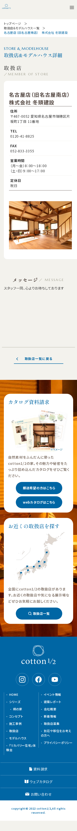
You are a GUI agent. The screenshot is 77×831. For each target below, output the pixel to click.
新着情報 (50, 716)
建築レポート (52, 702)
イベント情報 (52, 694)
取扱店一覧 (41, 613)
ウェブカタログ (41, 781)
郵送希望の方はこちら (39, 488)
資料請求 (40, 769)
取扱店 (14, 731)
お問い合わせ (41, 794)
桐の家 (17, 709)
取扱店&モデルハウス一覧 (21, 28)
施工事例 (15, 723)
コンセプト (16, 716)
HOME (13, 694)
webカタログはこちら (39, 502)
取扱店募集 (52, 723)
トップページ (12, 23)
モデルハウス (18, 738)
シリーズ (15, 702)
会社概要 (50, 709)
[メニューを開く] (72, 7)
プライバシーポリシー (58, 742)
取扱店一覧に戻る (39, 358)
